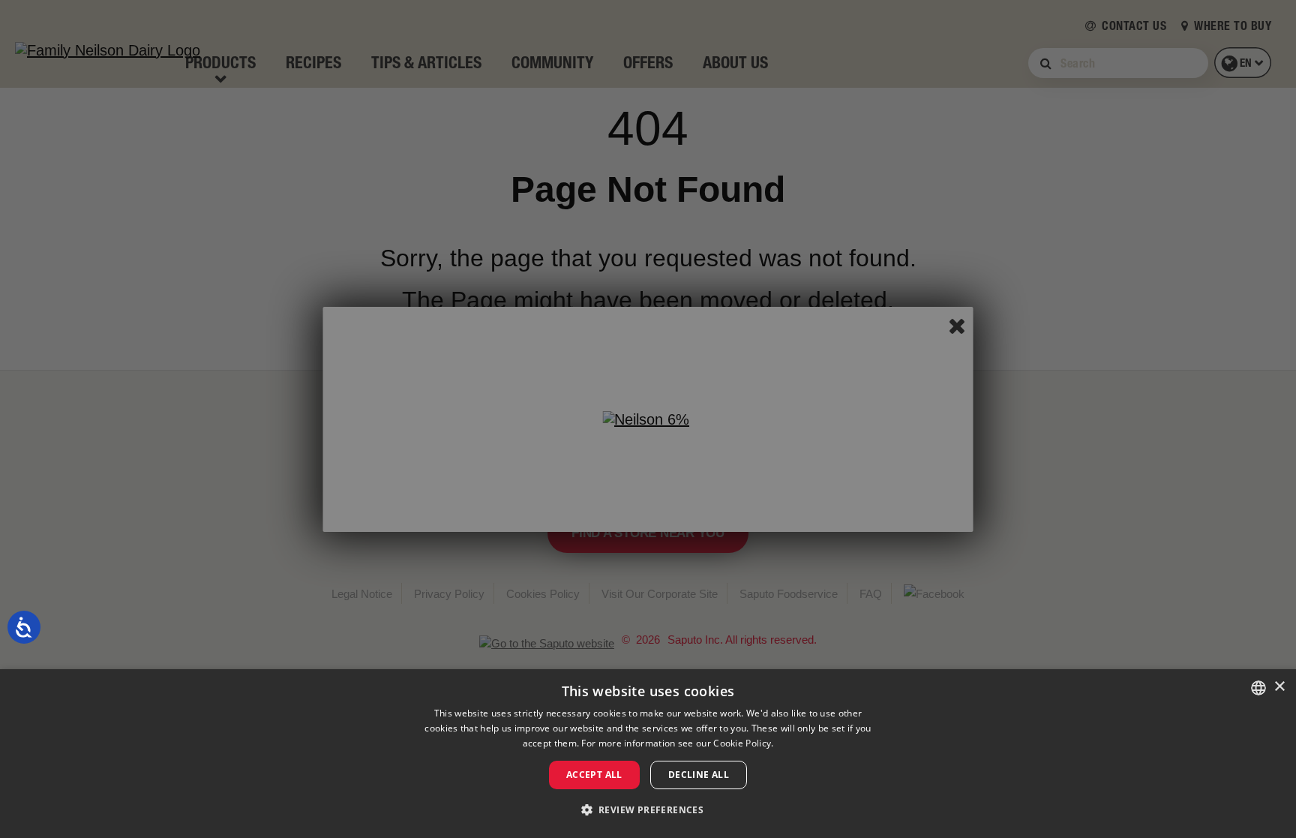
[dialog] (648, 753)
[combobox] (1258, 687)
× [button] (1279, 686)
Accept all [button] (594, 774)
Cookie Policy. (743, 743)
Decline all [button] (698, 774)
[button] (648, 810)
